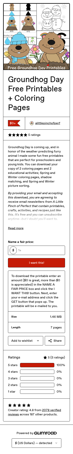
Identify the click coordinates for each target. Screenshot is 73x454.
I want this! (36, 263)
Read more (16, 228)
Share (58, 340)
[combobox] (25, 340)
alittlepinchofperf (47, 123)
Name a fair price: (21, 242)
